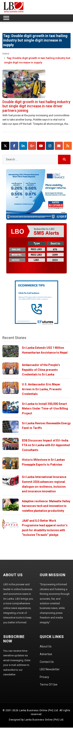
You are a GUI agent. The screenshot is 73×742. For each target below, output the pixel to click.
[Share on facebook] (14, 146)
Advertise (46, 654)
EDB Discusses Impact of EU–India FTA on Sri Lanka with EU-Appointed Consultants (46, 445)
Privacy (44, 677)
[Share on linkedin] (23, 146)
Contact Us (47, 661)
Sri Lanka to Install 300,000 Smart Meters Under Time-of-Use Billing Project (45, 408)
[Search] (64, 159)
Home (5, 53)
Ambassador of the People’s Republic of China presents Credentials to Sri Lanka (41, 369)
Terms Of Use (48, 684)
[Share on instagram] (50, 146)
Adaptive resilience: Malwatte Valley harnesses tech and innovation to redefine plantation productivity (46, 506)
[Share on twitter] (5, 146)
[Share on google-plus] (32, 146)
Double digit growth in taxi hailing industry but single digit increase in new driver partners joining (36, 106)
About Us (46, 646)
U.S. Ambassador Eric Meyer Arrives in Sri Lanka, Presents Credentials (42, 389)
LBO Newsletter (50, 669)
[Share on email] (59, 146)
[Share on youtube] (41, 146)
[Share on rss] (68, 146)
